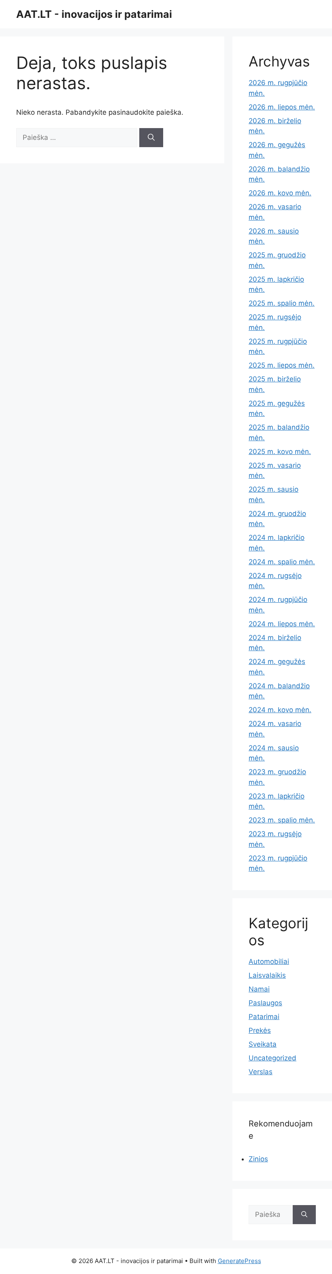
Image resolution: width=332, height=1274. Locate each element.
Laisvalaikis (267, 975)
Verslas (260, 1072)
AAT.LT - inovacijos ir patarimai (94, 14)
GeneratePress (239, 1261)
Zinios (258, 1159)
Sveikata (263, 1044)
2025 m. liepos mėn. (282, 365)
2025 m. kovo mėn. (280, 452)
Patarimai (264, 1017)
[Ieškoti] (151, 138)
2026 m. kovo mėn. (280, 193)
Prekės (260, 1030)
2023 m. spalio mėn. (282, 820)
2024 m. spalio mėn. (282, 562)
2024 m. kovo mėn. (280, 710)
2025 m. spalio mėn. (282, 303)
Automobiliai (269, 961)
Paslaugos (265, 1003)
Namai (259, 989)
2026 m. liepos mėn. (282, 107)
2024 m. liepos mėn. (282, 624)
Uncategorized (272, 1058)
